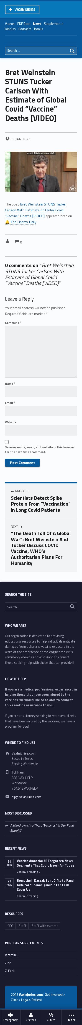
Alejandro (16, 825)
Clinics (51, 1020)
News (37, 23)
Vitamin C (11, 955)
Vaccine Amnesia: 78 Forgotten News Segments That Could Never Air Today (45, 863)
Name (10, 383)
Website (10, 422)
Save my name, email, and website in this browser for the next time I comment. (40, 449)
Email (10, 403)
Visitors (31, 1020)
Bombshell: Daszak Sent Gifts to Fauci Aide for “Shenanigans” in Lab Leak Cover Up (45, 885)
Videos (10, 23)
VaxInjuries (25, 9)
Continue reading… (28, 872)
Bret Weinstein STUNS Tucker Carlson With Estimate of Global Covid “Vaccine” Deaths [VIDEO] (35, 210)
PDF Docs (23, 23)
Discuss (10, 28)
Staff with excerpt (45, 925)
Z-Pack (10, 970)
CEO (10, 925)
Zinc (8, 962)
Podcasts (24, 28)
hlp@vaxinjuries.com (26, 797)
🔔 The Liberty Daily (20, 222)
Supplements (53, 23)
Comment (13, 322)
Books (38, 28)
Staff (22, 925)
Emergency (10, 1020)
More (71, 1020)
